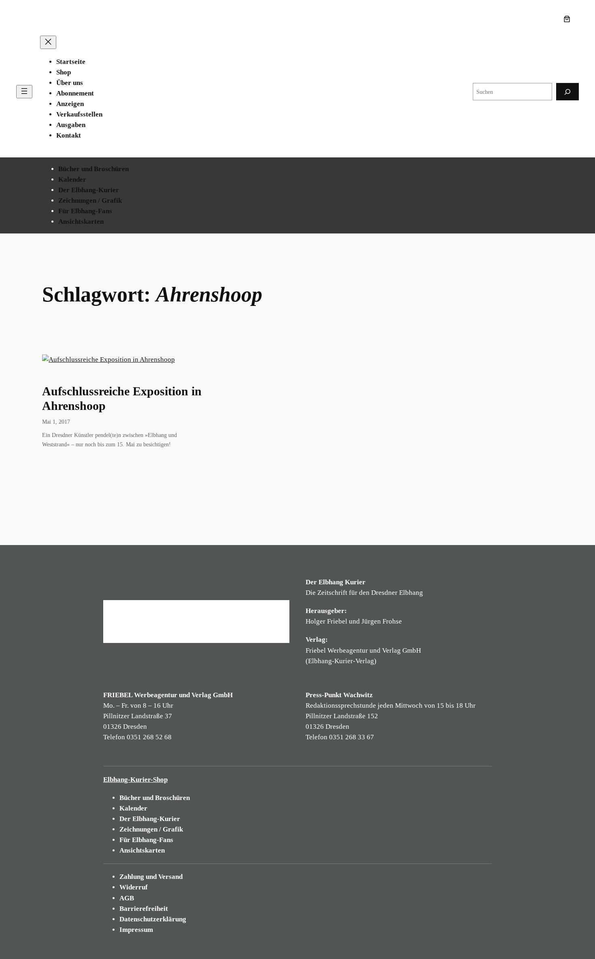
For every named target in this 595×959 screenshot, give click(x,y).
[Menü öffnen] (24, 91)
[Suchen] (567, 91)
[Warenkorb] (569, 19)
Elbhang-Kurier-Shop (135, 779)
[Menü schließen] (48, 42)
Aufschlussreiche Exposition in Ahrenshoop (122, 398)
